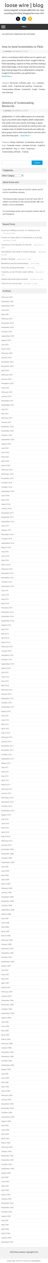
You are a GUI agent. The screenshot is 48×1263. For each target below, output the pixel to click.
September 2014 (7, 621)
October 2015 (6, 582)
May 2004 (5, 1134)
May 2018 (5, 500)
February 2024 (6, 353)
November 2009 (7, 854)
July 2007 (4, 970)
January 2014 (6, 651)
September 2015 (7, 586)
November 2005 (7, 1056)
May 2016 (5, 560)
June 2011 (5, 772)
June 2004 (5, 1130)
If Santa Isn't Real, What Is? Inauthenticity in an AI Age (21, 237)
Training (41, 89)
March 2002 (5, 1233)
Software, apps (25, 83)
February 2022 (6, 392)
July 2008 (4, 918)
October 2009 (6, 858)
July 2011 (4, 767)
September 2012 (7, 707)
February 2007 (6, 992)
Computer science (14, 145)
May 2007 (5, 979)
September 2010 (7, 810)
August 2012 (6, 711)
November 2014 (7, 616)
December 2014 (7, 612)
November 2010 (7, 802)
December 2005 (7, 1052)
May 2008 (5, 927)
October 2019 (6, 483)
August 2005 (6, 1069)
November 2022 (7, 383)
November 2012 (7, 698)
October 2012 (6, 703)
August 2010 (6, 815)
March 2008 (5, 936)
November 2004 (7, 1108)
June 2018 (5, 495)
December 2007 (7, 948)
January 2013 (6, 694)
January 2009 (6, 892)
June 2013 (5, 677)
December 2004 (7, 1104)
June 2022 (5, 388)
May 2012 (5, 724)
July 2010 (4, 819)
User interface (7, 92)
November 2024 (7, 327)
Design (12, 142)
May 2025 (5, 314)
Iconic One (11, 1261)
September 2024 (7, 336)
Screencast (38, 86)
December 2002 (7, 1203)
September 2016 (7, 543)
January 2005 (6, 1099)
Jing (15, 148)
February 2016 (6, 569)
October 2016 (6, 539)
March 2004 (5, 1143)
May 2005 (5, 1082)
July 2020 (4, 448)
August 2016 (6, 547)
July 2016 (4, 552)
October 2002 (6, 1212)
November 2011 (7, 750)
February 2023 (6, 375)
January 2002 (6, 1238)
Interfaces (20, 142)
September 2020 (7, 439)
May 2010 (5, 828)
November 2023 (7, 366)
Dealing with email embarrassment (14, 279)
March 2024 (5, 349)
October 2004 (6, 1112)
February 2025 (6, 319)
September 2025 (7, 306)
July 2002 (4, 1220)
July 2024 (4, 345)
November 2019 (7, 478)
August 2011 (6, 763)
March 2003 (5, 1194)
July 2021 (4, 409)
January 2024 (6, 357)
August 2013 (6, 668)
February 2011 (6, 789)
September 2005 (7, 1065)
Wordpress (36, 1261)
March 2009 (5, 884)
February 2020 (6, 470)
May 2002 (5, 1225)
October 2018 (6, 487)
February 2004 (6, 1147)
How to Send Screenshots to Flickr (22, 46)
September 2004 (7, 1117)
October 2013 (6, 659)
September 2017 (7, 521)
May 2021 (5, 414)
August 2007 (6, 966)
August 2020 (6, 444)
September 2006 (7, 1013)
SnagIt (34, 89)
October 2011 (6, 754)
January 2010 (6, 845)
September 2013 (7, 664)
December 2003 (7, 1156)
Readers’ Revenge (8, 259)
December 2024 (7, 323)
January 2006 (6, 1048)
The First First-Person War (11, 283)
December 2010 (7, 798)
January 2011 (6, 793)
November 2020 (7, 431)
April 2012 (5, 728)
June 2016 (5, 556)
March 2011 (5, 784)
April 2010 (5, 832)
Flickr (10, 86)
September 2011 (7, 759)
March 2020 (5, 465)
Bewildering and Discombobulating (14, 263)
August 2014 (6, 625)
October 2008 (6, 905)
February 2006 (6, 1043)
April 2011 (5, 780)
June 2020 (5, 452)
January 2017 (6, 530)
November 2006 (7, 1005)
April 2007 (5, 983)
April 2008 (5, 931)
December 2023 (7, 362)
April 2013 (5, 685)
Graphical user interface (23, 86)
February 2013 (6, 690)
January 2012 (6, 741)
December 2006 (7, 1000)
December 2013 (7, 655)
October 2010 (6, 806)
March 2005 (5, 1091)
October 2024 (6, 331)
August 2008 (6, 914)
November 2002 (7, 1207)
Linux (23, 148)
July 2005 (4, 1074)
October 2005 (6, 1061)
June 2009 (5, 871)
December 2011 (7, 746)
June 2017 (5, 526)
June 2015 (5, 595)
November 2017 (7, 517)
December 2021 (7, 401)
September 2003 (7, 1168)
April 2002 (5, 1229)
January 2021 (6, 422)
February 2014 (6, 646)
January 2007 (6, 996)
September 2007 (7, 962)
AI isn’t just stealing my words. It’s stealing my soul (20, 230)
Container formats (29, 145)
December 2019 (7, 474)
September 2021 (7, 405)
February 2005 (6, 1095)
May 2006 (5, 1030)
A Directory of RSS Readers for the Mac (16, 245)
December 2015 (7, 573)
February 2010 (6, 841)
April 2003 (5, 1190)
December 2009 (7, 849)
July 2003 (4, 1177)
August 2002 (6, 1216)
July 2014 (4, 629)
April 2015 (5, 603)
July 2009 (4, 867)
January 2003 (6, 1199)
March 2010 (5, 836)
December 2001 (7, 1242)
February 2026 (6, 297)
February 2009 (6, 888)
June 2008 (5, 923)
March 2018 (5, 504)
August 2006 (6, 1018)
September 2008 (7, 910)
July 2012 (4, 715)
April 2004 (5, 1138)
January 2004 (6, 1151)
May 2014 (5, 634)
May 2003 (5, 1186)
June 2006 (5, 1026)
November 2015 (7, 577)
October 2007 (6, 957)
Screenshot (26, 89)
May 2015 (5, 599)
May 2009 (5, 875)
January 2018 (6, 508)
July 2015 (4, 590)
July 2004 (4, 1125)
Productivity (30, 142)
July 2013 (4, 672)
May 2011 (5, 776)
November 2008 (7, 901)
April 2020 (5, 461)
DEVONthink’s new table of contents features (18, 252)
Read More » (7, 76)
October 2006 (6, 1009)
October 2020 (6, 435)
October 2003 (6, 1164)
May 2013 (5, 681)
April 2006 (5, 1035)
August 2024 (6, 340)
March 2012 (5, 733)
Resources (14, 83)
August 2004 (6, 1121)
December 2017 (7, 513)
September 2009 (7, 862)
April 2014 (5, 638)
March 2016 (5, 565)
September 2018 (7, 491)
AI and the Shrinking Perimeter (13, 268)
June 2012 (5, 720)
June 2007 (5, 974)
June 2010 (5, 823)
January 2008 (6, 944)
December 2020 (7, 426)
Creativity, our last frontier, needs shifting (17, 272)
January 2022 (6, 396)
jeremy (8, 51)
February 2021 (6, 418)
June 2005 (5, 1078)
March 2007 (5, 987)
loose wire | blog (24, 5)
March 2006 (5, 1039)
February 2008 (6, 940)
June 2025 (5, 310)
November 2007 (7, 953)
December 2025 (7, 301)
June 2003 (5, 1181)
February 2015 (6, 608)
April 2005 (5, 1087)
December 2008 (7, 897)
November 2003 (7, 1160)
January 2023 (6, 379)
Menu (24, 27)
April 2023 (5, 370)
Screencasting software (11, 89)
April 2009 (5, 879)
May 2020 (5, 457)
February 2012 (6, 737)
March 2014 (5, 642)
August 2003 (6, 1173)
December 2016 (7, 534)
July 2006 (4, 1022)
